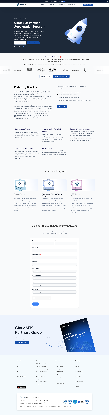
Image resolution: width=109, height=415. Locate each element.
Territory (34, 282)
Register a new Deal (28, 46)
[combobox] (33, 271)
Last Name (58, 240)
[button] (43, 5)
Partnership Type (36, 275)
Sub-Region (35, 289)
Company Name (36, 254)
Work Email (35, 247)
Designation (35, 261)
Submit (35, 304)
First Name (35, 240)
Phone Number (36, 268)
